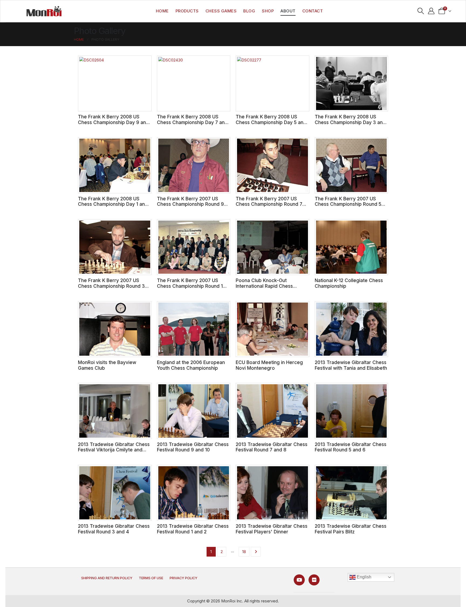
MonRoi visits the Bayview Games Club (107, 365)
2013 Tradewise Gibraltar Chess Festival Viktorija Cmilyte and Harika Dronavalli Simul (114, 449)
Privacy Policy (183, 578)
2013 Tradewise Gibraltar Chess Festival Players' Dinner (271, 528)
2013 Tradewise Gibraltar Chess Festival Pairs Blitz (350, 528)
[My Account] (431, 11)
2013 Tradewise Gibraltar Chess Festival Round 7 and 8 (271, 447)
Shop (268, 10)
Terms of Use (151, 578)
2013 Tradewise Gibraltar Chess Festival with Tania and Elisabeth (351, 365)
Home (162, 10)
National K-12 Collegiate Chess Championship (349, 283)
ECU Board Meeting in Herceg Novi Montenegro (269, 365)
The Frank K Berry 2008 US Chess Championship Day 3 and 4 (350, 122)
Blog (249, 10)
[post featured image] (115, 83)
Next (256, 552)
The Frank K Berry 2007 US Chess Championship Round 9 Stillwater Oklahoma (190, 204)
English (363, 577)
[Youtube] (299, 579)
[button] (421, 11)
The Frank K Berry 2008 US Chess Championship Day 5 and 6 (271, 122)
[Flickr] (314, 579)
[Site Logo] (44, 11)
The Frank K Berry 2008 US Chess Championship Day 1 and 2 (113, 204)
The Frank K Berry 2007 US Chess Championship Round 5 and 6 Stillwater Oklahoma (348, 204)
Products (187, 10)
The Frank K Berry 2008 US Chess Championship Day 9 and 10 (113, 122)
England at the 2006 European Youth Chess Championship (191, 365)
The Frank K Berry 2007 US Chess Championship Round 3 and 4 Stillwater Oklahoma (111, 285)
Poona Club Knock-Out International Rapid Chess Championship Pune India (264, 285)
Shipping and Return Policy (106, 578)
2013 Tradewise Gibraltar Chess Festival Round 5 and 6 (350, 447)
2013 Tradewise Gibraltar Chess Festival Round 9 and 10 (193, 447)
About (288, 10)
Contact (312, 10)
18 (244, 551)
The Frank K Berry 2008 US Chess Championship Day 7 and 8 (192, 122)
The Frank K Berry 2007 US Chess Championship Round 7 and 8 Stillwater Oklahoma (269, 204)
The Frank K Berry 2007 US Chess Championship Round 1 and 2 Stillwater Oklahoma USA (191, 285)
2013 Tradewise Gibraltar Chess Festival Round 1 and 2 (193, 528)
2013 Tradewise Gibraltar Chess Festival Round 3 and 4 (114, 528)
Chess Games (221, 10)
